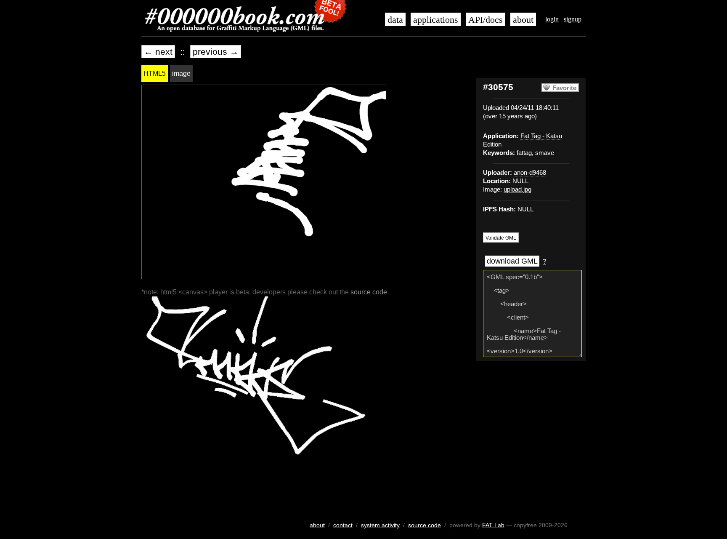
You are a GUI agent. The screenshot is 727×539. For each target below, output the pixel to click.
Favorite (564, 88)
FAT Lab (493, 525)
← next (158, 51)
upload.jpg (517, 189)
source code (368, 292)
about (523, 20)
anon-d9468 (530, 172)
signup (572, 19)
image (181, 73)
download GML (512, 261)
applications (435, 20)
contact (343, 525)
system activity (380, 525)
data (395, 20)
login (552, 19)
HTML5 (154, 73)
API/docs (485, 20)
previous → (216, 51)
